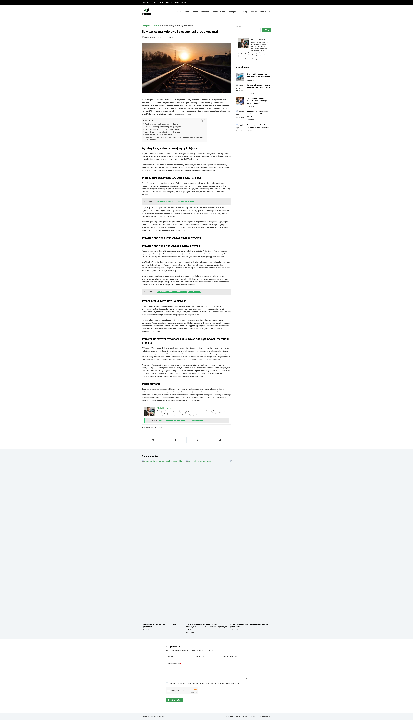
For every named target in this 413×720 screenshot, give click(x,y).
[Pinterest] (198, 440)
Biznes (179, 12)
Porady (215, 12)
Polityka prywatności (181, 2)
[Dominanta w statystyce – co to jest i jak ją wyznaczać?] (162, 540)
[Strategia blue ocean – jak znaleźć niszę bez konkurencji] (240, 77)
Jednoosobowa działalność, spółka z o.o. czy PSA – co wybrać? (257, 114)
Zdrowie (262, 12)
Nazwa (171, 656)
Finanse (195, 12)
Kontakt (161, 2)
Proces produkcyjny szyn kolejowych (158, 135)
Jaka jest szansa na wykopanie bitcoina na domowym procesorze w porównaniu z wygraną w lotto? (206, 626)
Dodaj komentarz (174, 664)
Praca (222, 12)
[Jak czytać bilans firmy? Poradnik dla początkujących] (240, 128)
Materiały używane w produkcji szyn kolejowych (162, 132)
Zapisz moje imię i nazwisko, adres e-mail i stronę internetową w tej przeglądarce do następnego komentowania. (204, 683)
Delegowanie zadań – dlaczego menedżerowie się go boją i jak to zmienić (259, 87)
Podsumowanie (150, 140)
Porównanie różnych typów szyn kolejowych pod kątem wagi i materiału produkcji (174, 137)
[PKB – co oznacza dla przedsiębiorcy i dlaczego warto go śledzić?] (240, 101)
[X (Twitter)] (175, 440)
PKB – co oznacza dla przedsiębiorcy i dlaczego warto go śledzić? (257, 100)
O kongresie (145, 2)
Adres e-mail (200, 656)
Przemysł (232, 12)
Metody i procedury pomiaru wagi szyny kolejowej (163, 127)
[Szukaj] (270, 12)
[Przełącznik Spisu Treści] (202, 121)
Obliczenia (205, 12)
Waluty (254, 12)
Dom (187, 12)
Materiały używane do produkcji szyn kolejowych (162, 129)
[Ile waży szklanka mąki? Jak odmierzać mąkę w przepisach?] (250, 540)
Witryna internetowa (230, 656)
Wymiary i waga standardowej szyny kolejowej (162, 124)
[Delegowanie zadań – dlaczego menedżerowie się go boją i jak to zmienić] (240, 88)
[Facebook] (153, 440)
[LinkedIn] (220, 440)
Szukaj (238, 26)
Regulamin (169, 2)
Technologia (243, 12)
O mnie (154, 2)
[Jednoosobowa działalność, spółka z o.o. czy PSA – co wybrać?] (240, 114)
